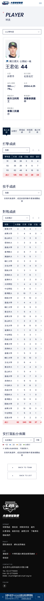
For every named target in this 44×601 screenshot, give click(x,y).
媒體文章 (25, 531)
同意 (39, 597)
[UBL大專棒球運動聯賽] (12, 3)
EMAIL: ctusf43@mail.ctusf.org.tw (17, 576)
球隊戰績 (6, 527)
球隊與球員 (24, 527)
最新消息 (16, 531)
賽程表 (15, 527)
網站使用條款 (19, 544)
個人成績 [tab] (6, 131)
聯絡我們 (6, 535)
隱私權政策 (7, 544)
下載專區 (34, 531)
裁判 (33, 527)
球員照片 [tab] (29, 131)
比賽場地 (6, 531)
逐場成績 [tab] (22, 131)
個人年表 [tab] (37, 131)
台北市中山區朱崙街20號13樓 (15, 567)
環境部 (5, 558)
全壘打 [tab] (14, 131)
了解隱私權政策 (26, 599)
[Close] (2, 597)
